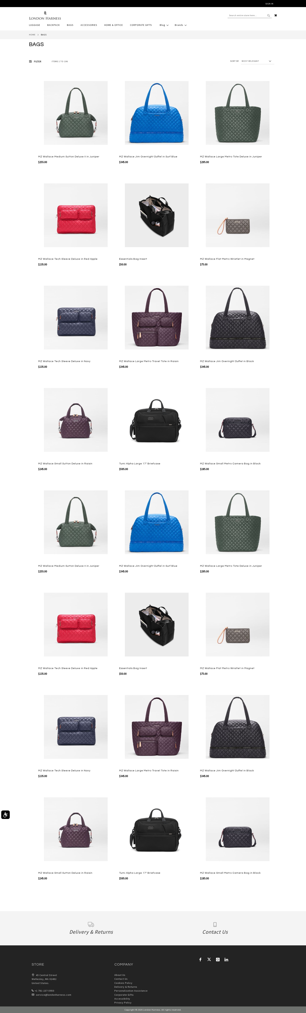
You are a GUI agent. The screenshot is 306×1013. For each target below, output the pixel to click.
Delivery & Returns (125, 986)
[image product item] (75, 113)
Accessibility (122, 998)
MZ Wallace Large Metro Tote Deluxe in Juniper (231, 156)
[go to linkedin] (226, 959)
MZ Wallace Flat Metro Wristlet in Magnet (227, 259)
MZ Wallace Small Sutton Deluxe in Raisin (65, 463)
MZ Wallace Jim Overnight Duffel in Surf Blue (148, 156)
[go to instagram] (217, 959)
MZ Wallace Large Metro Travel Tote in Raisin (149, 361)
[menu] (153, 25)
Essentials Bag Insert (133, 259)
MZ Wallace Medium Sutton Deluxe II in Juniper (68, 156)
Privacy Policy (123, 1002)
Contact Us (121, 978)
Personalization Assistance (131, 990)
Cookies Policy (123, 982)
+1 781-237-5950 (44, 990)
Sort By (234, 61)
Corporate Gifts (124, 994)
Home (32, 34)
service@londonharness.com (53, 994)
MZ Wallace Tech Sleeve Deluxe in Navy (64, 361)
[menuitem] (36, 25)
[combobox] (250, 15)
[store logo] (45, 15)
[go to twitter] (209, 959)
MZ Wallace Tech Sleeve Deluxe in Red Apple (68, 259)
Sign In (269, 3)
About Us (119, 975)
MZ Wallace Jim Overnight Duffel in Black (227, 361)
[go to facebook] (200, 959)
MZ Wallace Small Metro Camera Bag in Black (230, 463)
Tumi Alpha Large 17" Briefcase (139, 463)
